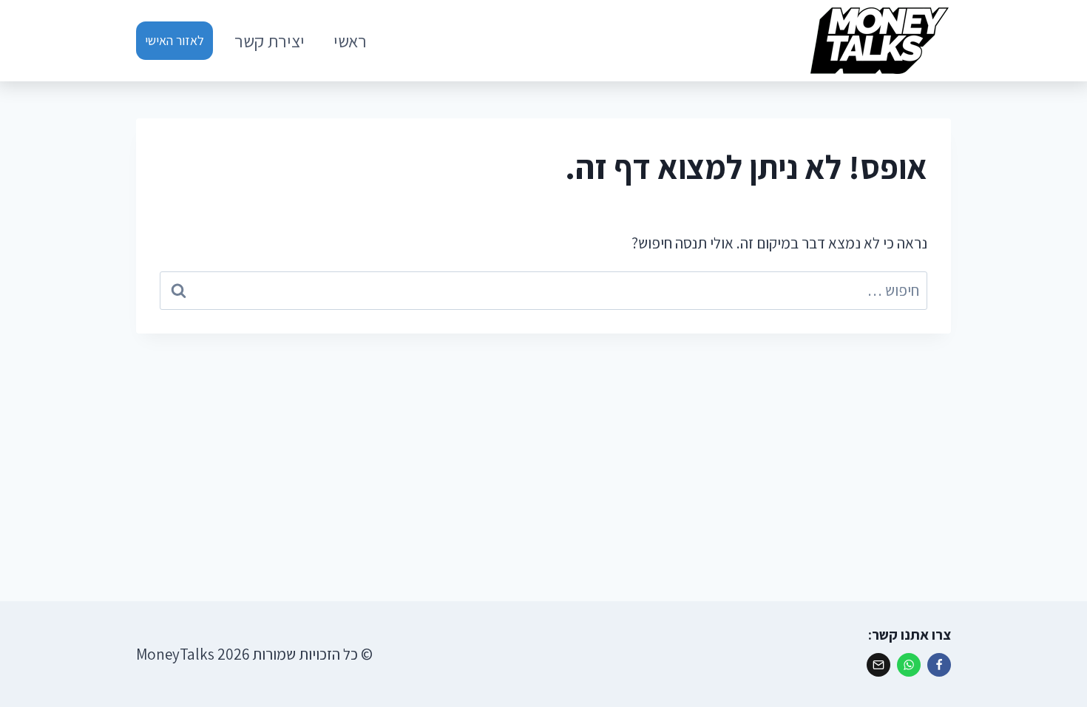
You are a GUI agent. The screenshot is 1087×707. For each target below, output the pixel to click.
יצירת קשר (269, 41)
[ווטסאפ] (909, 665)
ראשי (350, 41)
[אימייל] (878, 665)
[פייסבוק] (939, 665)
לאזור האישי (174, 40)
